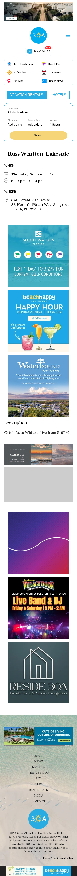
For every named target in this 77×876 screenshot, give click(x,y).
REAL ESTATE (38, 790)
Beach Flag (54, 63)
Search (38, 135)
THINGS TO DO (38, 773)
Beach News (56, 80)
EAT (38, 778)
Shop (38, 755)
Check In (13, 120)
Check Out (34, 120)
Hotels (59, 95)
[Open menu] (68, 35)
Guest (53, 120)
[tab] (27, 95)
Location (13, 108)
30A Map (18, 80)
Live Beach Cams (24, 63)
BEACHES (38, 767)
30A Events (55, 72)
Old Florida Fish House (30, 200)
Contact (39, 801)
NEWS (38, 761)
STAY (38, 784)
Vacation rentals (26, 95)
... (17, 124)
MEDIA (38, 795)
